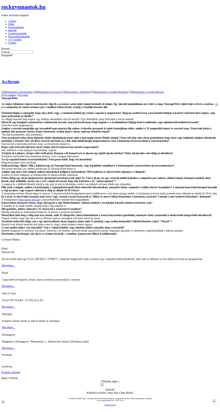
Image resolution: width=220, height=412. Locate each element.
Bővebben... (8, 265)
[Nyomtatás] (8, 95)
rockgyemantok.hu (23, 7)
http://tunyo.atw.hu (29, 199)
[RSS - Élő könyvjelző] (3, 402)
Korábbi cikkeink (10, 372)
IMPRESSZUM (110, 405)
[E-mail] (23, 95)
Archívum (10, 81)
